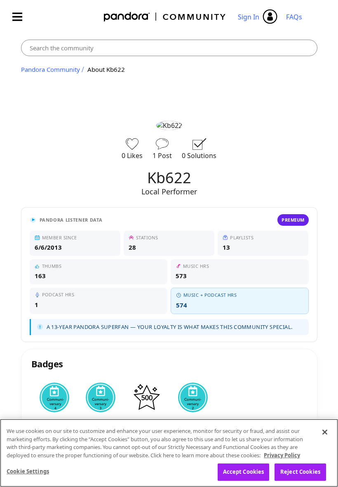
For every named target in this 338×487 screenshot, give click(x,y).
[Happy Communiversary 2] (193, 397)
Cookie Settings (28, 471)
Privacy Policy (282, 455)
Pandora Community (165, 16)
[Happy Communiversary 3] (100, 397)
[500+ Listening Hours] (147, 397)
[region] (169, 453)
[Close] (325, 432)
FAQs (294, 16)
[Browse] (21, 16)
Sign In (248, 16)
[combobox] (169, 48)
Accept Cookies (243, 471)
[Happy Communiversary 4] (54, 397)
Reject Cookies (300, 471)
